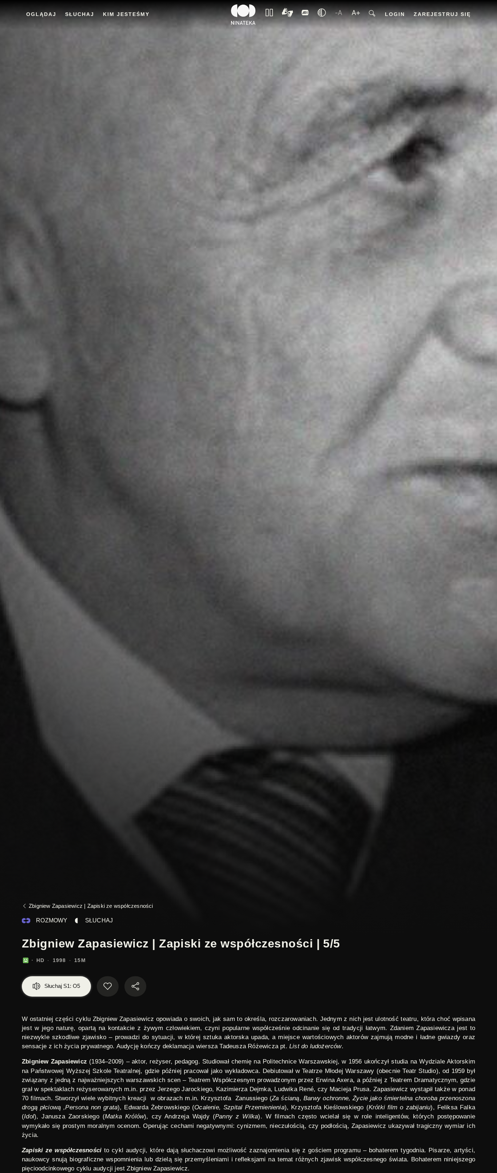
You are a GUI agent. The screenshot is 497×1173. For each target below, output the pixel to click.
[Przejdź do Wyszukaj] (372, 15)
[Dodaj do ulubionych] (108, 986)
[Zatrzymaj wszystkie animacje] (269, 14)
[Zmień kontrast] (321, 14)
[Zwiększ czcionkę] (356, 14)
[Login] (305, 14)
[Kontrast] (287, 14)
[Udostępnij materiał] (135, 986)
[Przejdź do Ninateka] (243, 14)
